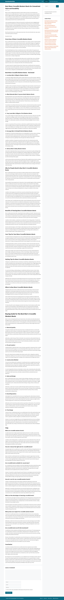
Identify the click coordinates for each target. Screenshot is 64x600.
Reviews (46, 1)
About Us (41, 598)
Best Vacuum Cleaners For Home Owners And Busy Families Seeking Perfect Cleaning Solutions (51, 47)
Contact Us (45, 598)
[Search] (57, 6)
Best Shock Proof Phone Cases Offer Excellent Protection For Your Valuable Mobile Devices (51, 36)
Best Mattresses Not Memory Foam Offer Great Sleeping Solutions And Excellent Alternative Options (51, 32)
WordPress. (22, 598)
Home (42, 1)
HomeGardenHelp (10, 1)
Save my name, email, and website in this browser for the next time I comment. (19, 589)
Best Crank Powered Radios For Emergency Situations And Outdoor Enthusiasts (51, 27)
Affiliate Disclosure (55, 598)
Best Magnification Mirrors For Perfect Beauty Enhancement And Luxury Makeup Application (51, 22)
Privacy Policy (50, 598)
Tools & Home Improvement (54, 1)
